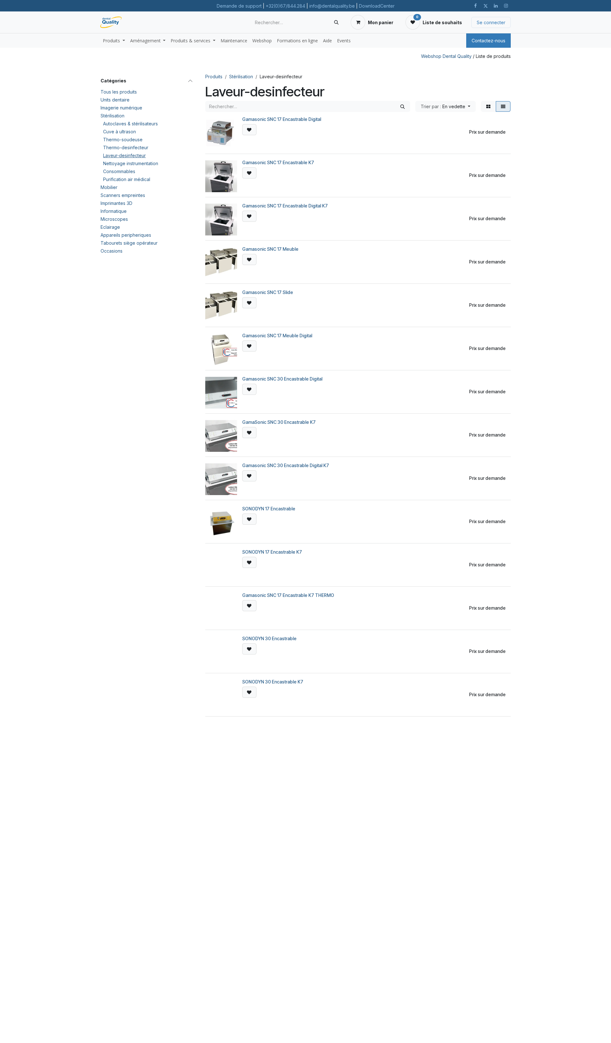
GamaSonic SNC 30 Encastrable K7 (279, 422)
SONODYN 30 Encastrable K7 (272, 681)
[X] (485, 5)
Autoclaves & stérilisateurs (130, 123)
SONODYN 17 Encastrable (268, 508)
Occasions (112, 251)
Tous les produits (119, 91)
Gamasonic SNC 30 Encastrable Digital (282, 379)
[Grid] (488, 106)
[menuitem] (114, 40)
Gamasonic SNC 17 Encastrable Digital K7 (285, 205)
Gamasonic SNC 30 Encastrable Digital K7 (285, 465)
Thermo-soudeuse (123, 139)
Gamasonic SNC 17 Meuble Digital (277, 335)
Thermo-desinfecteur (125, 147)
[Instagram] (506, 5)
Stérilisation (112, 115)
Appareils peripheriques (126, 235)
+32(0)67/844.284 (285, 6)
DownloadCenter (377, 6)
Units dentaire (115, 99)
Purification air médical (126, 179)
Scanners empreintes (123, 195)
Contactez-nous (488, 40)
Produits (213, 76)
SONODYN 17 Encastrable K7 (272, 552)
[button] (445, 106)
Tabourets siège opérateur (129, 243)
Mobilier (109, 187)
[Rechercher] (336, 22)
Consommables (119, 171)
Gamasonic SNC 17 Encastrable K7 (278, 162)
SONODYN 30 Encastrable (269, 638)
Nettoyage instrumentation (130, 163)
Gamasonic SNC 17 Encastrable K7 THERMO (288, 595)
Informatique (114, 211)
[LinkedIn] (495, 5)
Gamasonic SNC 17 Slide (267, 292)
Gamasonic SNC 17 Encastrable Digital (281, 119)
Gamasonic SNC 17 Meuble (270, 249)
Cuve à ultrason (119, 131)
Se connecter (491, 22)
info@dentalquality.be (332, 6)
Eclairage (110, 227)
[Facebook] (475, 5)
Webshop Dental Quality (446, 56)
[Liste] (503, 106)
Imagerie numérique (121, 107)
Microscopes (114, 219)
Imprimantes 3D (116, 203)
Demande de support (239, 6)
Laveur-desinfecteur (124, 155)
